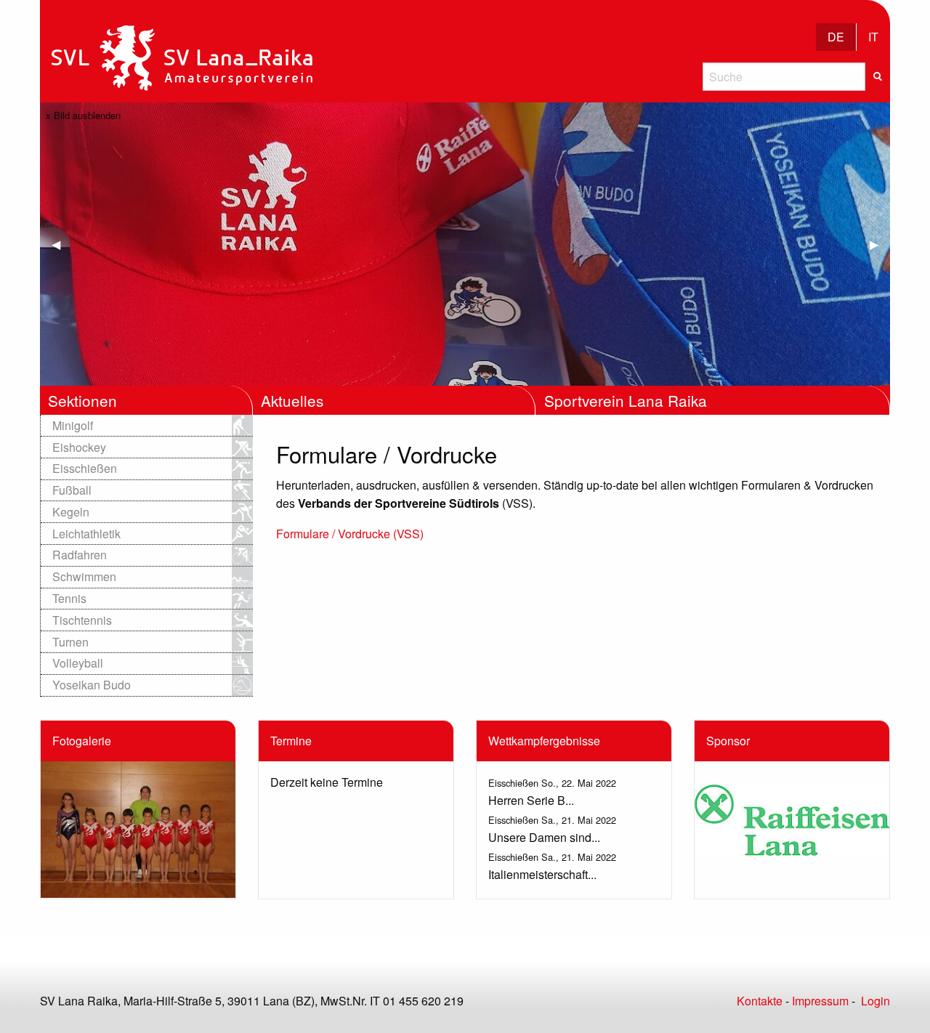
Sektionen (82, 400)
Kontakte (760, 1000)
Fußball (72, 490)
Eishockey (79, 447)
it (873, 36)
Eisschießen (84, 468)
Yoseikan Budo (91, 684)
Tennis (69, 598)
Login (875, 1000)
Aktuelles (292, 400)
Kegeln (70, 511)
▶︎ (880, 243)
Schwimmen (84, 576)
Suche (877, 76)
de (836, 36)
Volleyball (77, 663)
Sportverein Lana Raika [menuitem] (625, 400)
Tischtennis (82, 620)
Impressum (820, 1000)
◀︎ (62, 243)
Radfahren (79, 554)
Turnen (70, 641)
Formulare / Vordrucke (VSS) (350, 533)
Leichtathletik (86, 533)
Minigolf (72, 425)
